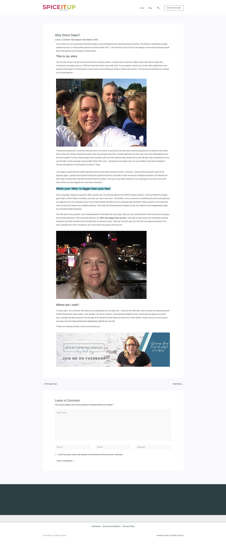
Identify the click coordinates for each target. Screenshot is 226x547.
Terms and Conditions (111, 526)
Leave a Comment (62, 40)
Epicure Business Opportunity (84, 321)
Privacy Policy (128, 526)
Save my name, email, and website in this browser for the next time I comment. (90, 454)
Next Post (178, 384)
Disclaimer (96, 526)
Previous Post (50, 384)
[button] (158, 7)
